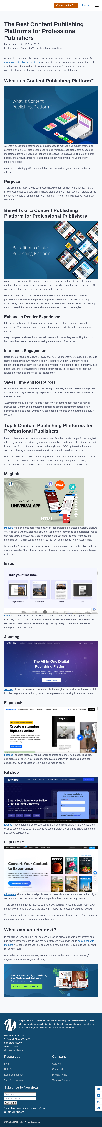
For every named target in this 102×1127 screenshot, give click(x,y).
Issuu (7, 615)
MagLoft (8, 527)
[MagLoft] (13, 5)
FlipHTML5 (10, 894)
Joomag (8, 689)
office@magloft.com (13, 1050)
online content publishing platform (22, 62)
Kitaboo (8, 824)
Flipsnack (9, 755)
